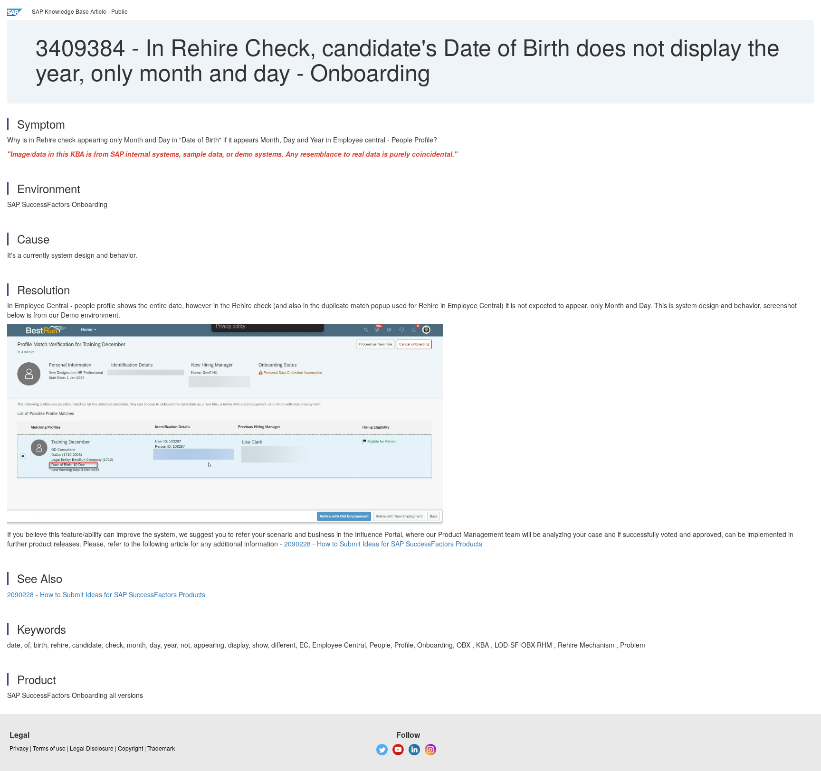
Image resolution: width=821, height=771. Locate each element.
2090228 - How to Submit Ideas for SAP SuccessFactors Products (383, 543)
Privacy (19, 748)
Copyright (130, 748)
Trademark (161, 748)
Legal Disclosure (92, 748)
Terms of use (49, 748)
